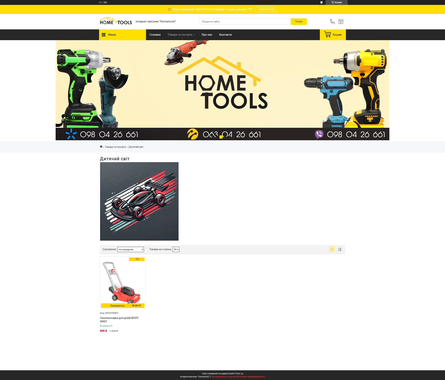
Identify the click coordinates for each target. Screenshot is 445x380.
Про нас (207, 34)
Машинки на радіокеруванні (139, 175)
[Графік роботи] (340, 21)
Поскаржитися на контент (224, 376)
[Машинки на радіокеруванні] (139, 201)
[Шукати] (299, 21)
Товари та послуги (180, 34)
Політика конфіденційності (251, 376)
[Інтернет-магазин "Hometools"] (115, 21)
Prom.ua (239, 373)
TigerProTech (266, 9)
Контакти (225, 34)
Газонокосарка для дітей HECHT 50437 (119, 320)
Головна (155, 34)
